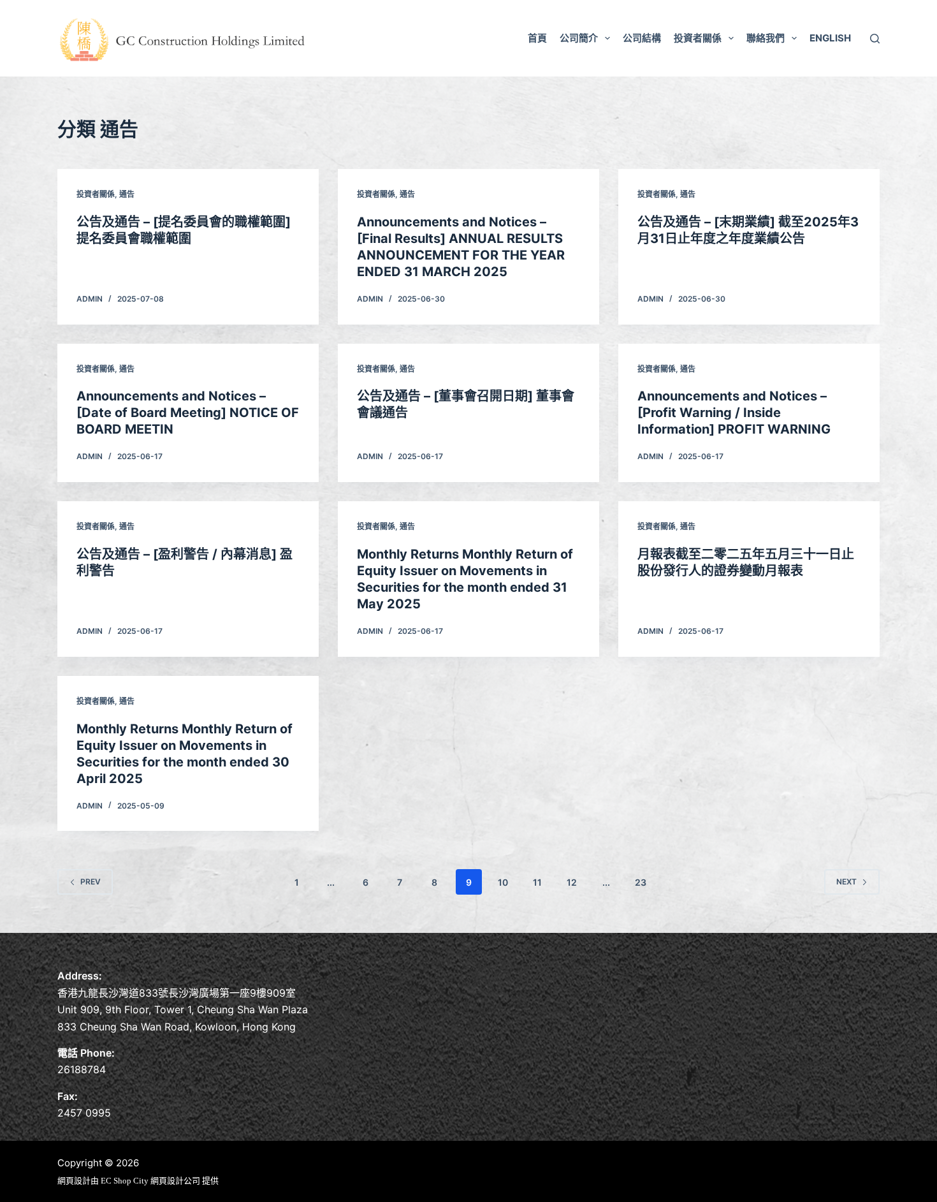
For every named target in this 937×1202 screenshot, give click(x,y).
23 (640, 882)
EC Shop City (125, 1180)
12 (572, 882)
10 (503, 882)
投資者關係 (698, 38)
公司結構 (642, 38)
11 (537, 882)
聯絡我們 (765, 38)
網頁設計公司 (175, 1180)
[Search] (875, 38)
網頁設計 (74, 1180)
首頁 (537, 38)
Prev (90, 881)
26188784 (81, 1069)
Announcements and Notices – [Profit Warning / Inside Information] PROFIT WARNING (734, 412)
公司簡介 (579, 38)
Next (846, 881)
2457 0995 (84, 1112)
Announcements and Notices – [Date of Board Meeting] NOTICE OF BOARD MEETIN (187, 412)
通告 (126, 194)
